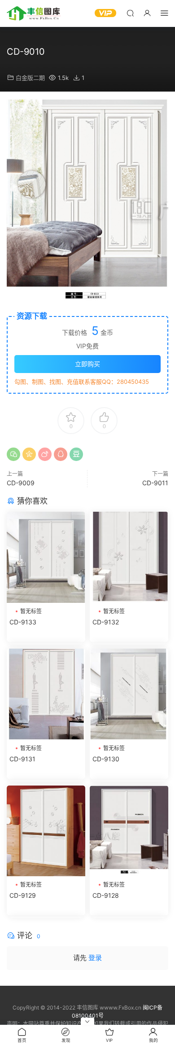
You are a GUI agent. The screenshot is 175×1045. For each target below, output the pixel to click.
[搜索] (130, 13)
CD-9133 (22, 622)
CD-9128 (105, 895)
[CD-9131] (46, 694)
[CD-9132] (129, 557)
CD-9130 (105, 759)
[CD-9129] (46, 831)
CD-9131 (22, 759)
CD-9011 (155, 483)
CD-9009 (21, 483)
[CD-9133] (46, 557)
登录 (95, 957)
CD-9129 (22, 895)
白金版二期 (30, 77)
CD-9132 (105, 622)
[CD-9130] (129, 694)
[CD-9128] (129, 831)
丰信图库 (34, 13)
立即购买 (87, 364)
